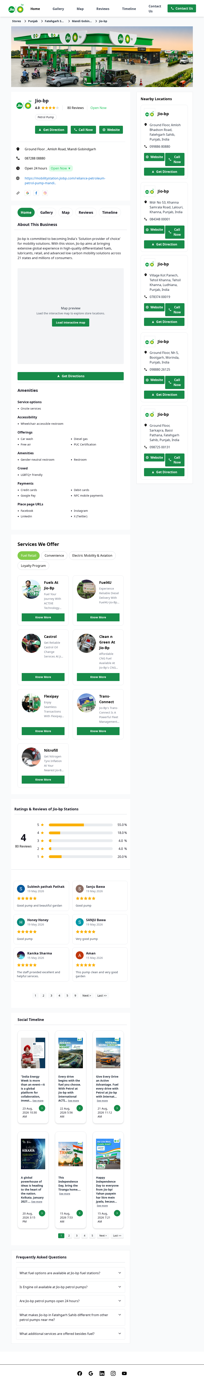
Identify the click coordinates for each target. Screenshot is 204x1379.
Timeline (129, 9)
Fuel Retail (28, 555)
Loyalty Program (33, 565)
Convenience (54, 555)
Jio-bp (103, 21)
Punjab (33, 21)
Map (80, 9)
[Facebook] (79, 1373)
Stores (16, 21)
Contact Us (155, 8)
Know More (43, 617)
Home (35, 9)
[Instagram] (113, 1373)
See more (37, 1100)
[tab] (26, 212)
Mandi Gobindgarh (82, 21)
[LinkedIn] (102, 1373)
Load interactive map (70, 322)
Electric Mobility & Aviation (92, 555)
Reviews (102, 9)
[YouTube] (124, 1373)
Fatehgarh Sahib (55, 21)
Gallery (58, 9)
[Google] (90, 1373)
